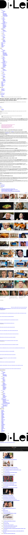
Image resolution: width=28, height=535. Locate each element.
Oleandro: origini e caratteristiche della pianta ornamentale (8, 124)
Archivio (14, 442)
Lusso (2, 418)
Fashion (4, 76)
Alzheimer (2, 427)
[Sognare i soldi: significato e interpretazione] (14, 473)
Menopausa (2, 425)
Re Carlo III (2, 90)
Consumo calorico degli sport (6, 403)
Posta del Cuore (5, 31)
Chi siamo (7, 449)
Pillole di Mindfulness (5, 404)
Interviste (4, 40)
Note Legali (10, 449)
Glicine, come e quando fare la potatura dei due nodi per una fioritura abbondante (10, 191)
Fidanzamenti (3, 417)
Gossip (2, 415)
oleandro (13, 131)
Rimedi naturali (3, 428)
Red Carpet (2, 413)
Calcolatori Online (5, 22)
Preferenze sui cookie (18, 449)
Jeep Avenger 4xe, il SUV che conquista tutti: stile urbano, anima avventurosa (9, 340)
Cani (3, 32)
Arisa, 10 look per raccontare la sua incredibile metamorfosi (7, 316)
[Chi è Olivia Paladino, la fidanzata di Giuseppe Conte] (14, 504)
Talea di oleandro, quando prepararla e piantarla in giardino (8, 188)
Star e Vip (2, 12)
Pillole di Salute (5, 405)
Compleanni (2, 414)
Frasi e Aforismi (3, 82)
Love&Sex (4, 37)
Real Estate (4, 389)
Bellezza (4, 57)
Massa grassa (4, 401)
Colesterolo (2, 426)
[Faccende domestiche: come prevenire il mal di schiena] (14, 463)
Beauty (4, 36)
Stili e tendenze (3, 419)
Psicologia (4, 21)
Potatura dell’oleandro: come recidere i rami (6, 126)
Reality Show (3, 411)
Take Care (2, 378)
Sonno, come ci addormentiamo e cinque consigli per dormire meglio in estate (9, 330)
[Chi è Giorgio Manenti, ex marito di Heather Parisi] (14, 496)
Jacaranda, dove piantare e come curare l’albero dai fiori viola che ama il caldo (10, 190)
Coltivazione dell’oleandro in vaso (5, 127)
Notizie (2, 84)
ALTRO (1, 48)
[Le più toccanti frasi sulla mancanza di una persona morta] (14, 499)
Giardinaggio (4, 26)
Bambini (2, 422)
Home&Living (3, 23)
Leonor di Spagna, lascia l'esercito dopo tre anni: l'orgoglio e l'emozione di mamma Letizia (10, 368)
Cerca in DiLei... (2, 441)
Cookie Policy (14, 449)
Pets (1, 390)
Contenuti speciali (2, 442)
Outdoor (4, 27)
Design (4, 24)
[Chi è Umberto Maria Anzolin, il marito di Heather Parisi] (14, 456)
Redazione (2, 407)
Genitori (2, 423)
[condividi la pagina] (0, 114)
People (2, 10)
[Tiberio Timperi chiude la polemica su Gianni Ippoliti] (14, 524)
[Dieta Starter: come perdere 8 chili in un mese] (14, 532)
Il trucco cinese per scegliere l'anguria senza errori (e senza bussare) (7, 354)
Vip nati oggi (2, 88)
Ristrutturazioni (4, 65)
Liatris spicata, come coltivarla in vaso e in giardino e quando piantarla (9, 189)
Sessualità (4, 61)
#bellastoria (4, 41)
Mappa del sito (8, 442)
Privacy (12, 449)
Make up (2, 421)
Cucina (4, 34)
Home (2, 95)
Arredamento (4, 25)
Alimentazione (3, 430)
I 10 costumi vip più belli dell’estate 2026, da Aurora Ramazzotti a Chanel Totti (9, 319)
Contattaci (5, 442)
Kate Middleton (5, 13)
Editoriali (4, 39)
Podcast (2, 44)
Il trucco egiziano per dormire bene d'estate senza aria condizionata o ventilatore (9, 344)
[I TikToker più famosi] (14, 509)
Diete (3, 20)
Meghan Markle (5, 14)
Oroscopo (2, 46)
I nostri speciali (3, 45)
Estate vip (2, 89)
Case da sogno (4, 63)
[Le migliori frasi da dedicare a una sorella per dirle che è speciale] (14, 468)
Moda (3, 17)
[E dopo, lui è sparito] (14, 522)
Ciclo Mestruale (3, 424)
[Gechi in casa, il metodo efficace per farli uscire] (14, 517)
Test (3, 38)
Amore (4, 382)
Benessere (4, 19)
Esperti (2, 43)
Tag (1, 431)
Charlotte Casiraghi (5, 16)
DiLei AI (2, 28)
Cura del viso (3, 420)
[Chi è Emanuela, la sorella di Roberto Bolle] (14, 492)
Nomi (2, 42)
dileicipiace (4, 80)
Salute (3, 59)
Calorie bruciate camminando (6, 402)
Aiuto (21, 449)
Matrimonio (4, 30)
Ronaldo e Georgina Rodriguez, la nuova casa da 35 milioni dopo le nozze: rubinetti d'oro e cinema (11, 365)
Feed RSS (11, 442)
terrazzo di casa (7, 132)
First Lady (2, 410)
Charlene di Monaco (5, 15)
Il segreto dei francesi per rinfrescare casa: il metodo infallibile (7, 351)
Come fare (4, 74)
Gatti (3, 33)
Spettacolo (4, 11)
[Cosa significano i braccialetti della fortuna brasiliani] (14, 479)
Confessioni (2, 416)
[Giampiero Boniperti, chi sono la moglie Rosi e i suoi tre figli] (14, 486)
